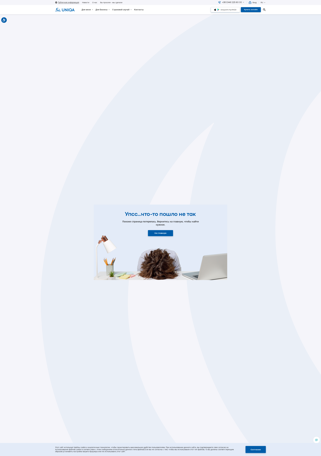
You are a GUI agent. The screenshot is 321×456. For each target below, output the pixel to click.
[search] (264, 9)
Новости (85, 2)
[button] (243, 2)
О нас (94, 2)
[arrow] (316, 439)
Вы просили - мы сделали (111, 2)
